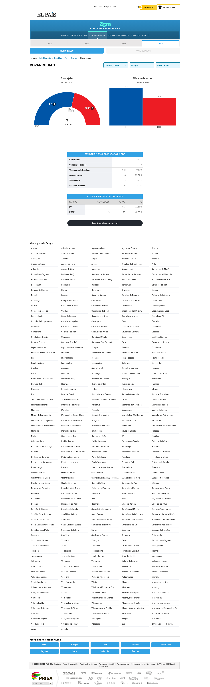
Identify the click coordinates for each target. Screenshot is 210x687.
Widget (145, 35)
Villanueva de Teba (69, 608)
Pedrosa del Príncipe (161, 452)
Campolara (96, 300)
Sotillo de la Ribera (99, 535)
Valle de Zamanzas (39, 577)
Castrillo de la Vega (130, 316)
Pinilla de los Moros (69, 462)
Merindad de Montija (100, 415)
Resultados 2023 (79, 35)
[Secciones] (33, 14)
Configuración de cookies (140, 664)
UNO (90, 678)
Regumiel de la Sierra (161, 488)
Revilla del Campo (69, 493)
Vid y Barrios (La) (68, 582)
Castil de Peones (68, 316)
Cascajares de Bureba (101, 311)
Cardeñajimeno (158, 306)
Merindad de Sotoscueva (162, 415)
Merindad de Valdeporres (42, 420)
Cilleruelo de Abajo (69, 332)
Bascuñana (36, 285)
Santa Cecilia (97, 514)
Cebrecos (35, 326)
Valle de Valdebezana (100, 572)
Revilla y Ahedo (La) (160, 493)
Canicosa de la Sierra (131, 300)
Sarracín (95, 530)
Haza (33, 373)
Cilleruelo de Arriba (99, 332)
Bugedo (155, 290)
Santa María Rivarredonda (42, 525)
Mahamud (95, 405)
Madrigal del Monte (39, 405)
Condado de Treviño (39, 337)
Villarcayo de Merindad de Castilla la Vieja (165, 608)
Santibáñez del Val (129, 525)
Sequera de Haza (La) (161, 530)
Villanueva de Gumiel (40, 608)
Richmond (67, 683)
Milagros (95, 420)
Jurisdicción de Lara (70, 399)
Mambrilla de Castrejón (132, 405)
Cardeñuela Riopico (39, 311)
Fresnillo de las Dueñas (101, 352)
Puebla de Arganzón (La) (102, 467)
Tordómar (95, 545)
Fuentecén (96, 358)
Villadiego (126, 582)
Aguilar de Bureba (129, 248)
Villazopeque (97, 619)
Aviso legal (93, 664)
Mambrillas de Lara (160, 405)
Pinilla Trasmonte (99, 462)
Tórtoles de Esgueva (130, 551)
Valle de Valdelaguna (130, 572)
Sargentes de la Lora (70, 530)
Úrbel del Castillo (129, 556)
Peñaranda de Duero (70, 457)
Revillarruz (96, 493)
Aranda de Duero (129, 259)
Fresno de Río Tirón (130, 352)
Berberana (126, 285)
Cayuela (155, 321)
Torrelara (35, 551)
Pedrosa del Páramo (130, 452)
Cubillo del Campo (159, 337)
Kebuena (156, 678)
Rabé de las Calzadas (40, 488)
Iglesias (155, 389)
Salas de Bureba (129, 504)
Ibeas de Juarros (68, 389)
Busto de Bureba (98, 295)
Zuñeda (64, 629)
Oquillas (155, 436)
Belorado (95, 285)
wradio (99, 678)
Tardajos (95, 540)
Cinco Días (111, 678)
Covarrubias (127, 337)
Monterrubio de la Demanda (164, 426)
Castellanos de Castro (161, 311)
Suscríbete (149, 7)
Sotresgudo (157, 535)
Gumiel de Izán (97, 368)
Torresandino (97, 551)
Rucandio (95, 504)
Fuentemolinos (37, 363)
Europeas (135, 35)
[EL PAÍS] (47, 14)
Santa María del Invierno (132, 519)
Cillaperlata (36, 332)
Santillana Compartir (114, 673)
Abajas (34, 248)
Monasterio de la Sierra (71, 426)
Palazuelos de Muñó (100, 446)
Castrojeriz (96, 321)
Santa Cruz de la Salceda (132, 514)
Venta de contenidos (70, 664)
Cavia (124, 321)
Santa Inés (65, 519)
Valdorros (95, 561)
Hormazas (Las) (68, 379)
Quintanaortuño (128, 472)
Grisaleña (65, 368)
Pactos (111, 35)
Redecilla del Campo (130, 488)
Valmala (155, 577)
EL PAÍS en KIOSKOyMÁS (166, 664)
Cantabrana (157, 300)
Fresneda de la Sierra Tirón (43, 352)
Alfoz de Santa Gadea (131, 253)
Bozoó (64, 290)
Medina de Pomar (159, 410)
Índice (101, 667)
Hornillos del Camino (100, 379)
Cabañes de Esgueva (130, 295)
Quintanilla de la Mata (131, 478)
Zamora (135, 651)
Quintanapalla (158, 472)
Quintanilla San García (40, 483)
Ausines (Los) (127, 269)
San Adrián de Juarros (101, 509)
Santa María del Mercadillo (163, 519)
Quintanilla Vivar (98, 483)
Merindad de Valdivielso (71, 420)
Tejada (124, 540)
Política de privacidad (107, 664)
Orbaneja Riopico (38, 441)
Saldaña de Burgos (39, 509)
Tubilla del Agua (68, 556)
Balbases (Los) (67, 274)
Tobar (63, 545)
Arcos (94, 264)
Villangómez (96, 603)
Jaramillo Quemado (130, 394)
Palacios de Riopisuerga (41, 446)
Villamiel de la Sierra (70, 603)
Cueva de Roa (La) (69, 342)
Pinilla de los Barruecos (41, 462)
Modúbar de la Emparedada (43, 426)
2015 (86, 43)
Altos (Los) (35, 259)
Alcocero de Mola (38, 253)
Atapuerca (96, 269)
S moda (123, 683)
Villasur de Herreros (100, 613)
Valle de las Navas (159, 561)
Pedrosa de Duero (99, 452)
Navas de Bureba (129, 431)
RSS (106, 667)
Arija (154, 264)
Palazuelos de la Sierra (71, 446)
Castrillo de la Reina (100, 316)
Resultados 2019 (97, 35)
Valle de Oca (127, 566)
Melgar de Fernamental (41, 415)
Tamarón (65, 540)
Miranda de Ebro (129, 420)
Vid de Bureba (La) (39, 582)
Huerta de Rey (128, 384)
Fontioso (125, 347)
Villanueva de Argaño (131, 603)
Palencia (135, 644)
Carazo (34, 306)
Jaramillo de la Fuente (101, 394)
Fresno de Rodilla (159, 352)
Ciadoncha (156, 326)
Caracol (159, 673)
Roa (93, 499)
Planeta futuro (145, 678)
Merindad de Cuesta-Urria (72, 415)
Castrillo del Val (158, 316)
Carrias (64, 311)
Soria (74, 651)
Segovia (44, 651)
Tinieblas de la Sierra (40, 545)
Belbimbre (65, 285)
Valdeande (35, 561)
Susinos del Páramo (39, 540)
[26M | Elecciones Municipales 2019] (105, 25)
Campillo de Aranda (69, 300)
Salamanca (166, 644)
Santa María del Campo (101, 519)
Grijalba (34, 368)
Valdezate (65, 561)
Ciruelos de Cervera (130, 332)
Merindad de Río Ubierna (132, 415)
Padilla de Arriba (98, 441)
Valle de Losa (37, 566)
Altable (155, 253)
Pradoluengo (36, 467)
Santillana (98, 673)
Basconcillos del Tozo (161, 279)
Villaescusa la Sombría (41, 587)
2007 (160, 43)
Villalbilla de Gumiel (160, 592)
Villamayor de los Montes (102, 598)
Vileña (94, 582)
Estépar (94, 347)
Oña (123, 436)
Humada (155, 384)
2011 (123, 43)
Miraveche (156, 420)
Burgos (64, 295)
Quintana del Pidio (69, 472)
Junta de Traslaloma (160, 394)
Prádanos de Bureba (160, 462)
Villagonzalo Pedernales (41, 592)
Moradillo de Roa (68, 431)
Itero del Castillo (68, 394)
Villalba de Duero (98, 592)
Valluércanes (127, 577)
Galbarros (126, 363)
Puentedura (127, 467)
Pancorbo (156, 446)
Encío (124, 342)
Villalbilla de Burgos (130, 592)
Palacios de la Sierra (161, 441)
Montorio (35, 431)
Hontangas (96, 373)
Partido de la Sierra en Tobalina (74, 452)
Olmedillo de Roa (68, 436)
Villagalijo (156, 587)
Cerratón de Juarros (130, 326)
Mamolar (35, 410)
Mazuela (95, 410)
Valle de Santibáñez (160, 566)
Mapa (153, 664)
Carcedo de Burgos (99, 306)
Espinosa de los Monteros (72, 347)
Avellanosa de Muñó (160, 269)
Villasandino (66, 613)
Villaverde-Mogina (39, 619)
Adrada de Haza (68, 248)
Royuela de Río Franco (161, 499)
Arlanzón (35, 269)
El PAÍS (69, 673)
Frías (33, 358)
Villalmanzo (66, 598)
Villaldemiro (36, 598)
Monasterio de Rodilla (100, 426)
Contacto (57, 664)
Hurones (35, 389)
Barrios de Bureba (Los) (101, 279)
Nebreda (155, 431)
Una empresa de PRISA (42, 676)
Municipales (66, 51)
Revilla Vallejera (128, 493)
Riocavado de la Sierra (71, 499)
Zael (123, 624)
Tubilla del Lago (98, 556)
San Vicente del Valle (40, 530)
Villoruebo (156, 619)
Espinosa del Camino (40, 347)
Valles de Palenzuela (100, 577)
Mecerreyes (127, 410)
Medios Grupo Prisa (42, 683)
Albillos (155, 248)
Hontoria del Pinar (159, 373)
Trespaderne (36, 556)
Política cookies (123, 664)
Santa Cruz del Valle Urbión (163, 514)
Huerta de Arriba (98, 384)
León (105, 644)
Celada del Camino (69, 326)
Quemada (156, 467)
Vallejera (65, 577)
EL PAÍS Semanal (134, 678)
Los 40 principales (84, 673)
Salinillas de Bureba (69, 509)
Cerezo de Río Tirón (100, 326)
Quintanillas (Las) (68, 483)
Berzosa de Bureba (39, 290)
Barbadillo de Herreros (131, 274)
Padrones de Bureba (130, 441)
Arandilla (155, 259)
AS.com (137, 673)
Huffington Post (73, 678)
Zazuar (34, 629)
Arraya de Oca (67, 269)
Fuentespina (96, 363)
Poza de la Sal (128, 462)
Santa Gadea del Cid (40, 519)
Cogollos (155, 332)
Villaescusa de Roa (160, 582)
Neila (33, 436)
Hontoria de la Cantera (131, 373)
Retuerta (35, 493)
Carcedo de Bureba (69, 306)
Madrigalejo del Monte (70, 405)
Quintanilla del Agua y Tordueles (105, 478)
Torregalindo (157, 545)
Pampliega (126, 446)
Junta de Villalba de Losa (42, 399)
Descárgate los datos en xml (105, 223)
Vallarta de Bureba (130, 561)
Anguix (94, 259)
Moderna (82, 683)
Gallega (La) (157, 363)
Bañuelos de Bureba (100, 274)
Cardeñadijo (127, 306)
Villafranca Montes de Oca (102, 587)
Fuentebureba (67, 358)
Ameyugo (65, 259)
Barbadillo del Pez (39, 279)
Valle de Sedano (38, 572)
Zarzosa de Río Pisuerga (162, 624)
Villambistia (157, 598)
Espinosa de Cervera (160, 342)
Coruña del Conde (99, 337)
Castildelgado (37, 316)
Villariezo (35, 613)
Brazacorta (96, 290)
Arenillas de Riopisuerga (132, 264)
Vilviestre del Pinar (69, 624)
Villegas (125, 619)
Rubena (34, 504)
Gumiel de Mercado (130, 368)
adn (148, 673)
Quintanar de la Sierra (40, 478)
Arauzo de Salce (38, 264)
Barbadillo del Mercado (162, 274)
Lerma (124, 399)
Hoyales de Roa (38, 384)
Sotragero (126, 535)
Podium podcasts (97, 683)
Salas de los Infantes (160, 504)
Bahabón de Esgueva (40, 274)
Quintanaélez (97, 472)
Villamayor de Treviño (131, 598)
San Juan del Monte (130, 509)
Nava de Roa (96, 431)
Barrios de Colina (129, 279)
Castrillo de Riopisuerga (41, 321)
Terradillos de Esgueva (161, 540)
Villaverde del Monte (160, 613)
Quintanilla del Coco (160, 478)
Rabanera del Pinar (130, 483)
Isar (32, 394)
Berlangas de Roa (159, 285)
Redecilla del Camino (100, 488)
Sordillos (65, 535)
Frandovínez (157, 347)
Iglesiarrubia (127, 389)
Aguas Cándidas (98, 248)
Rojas (124, 499)
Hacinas (155, 368)
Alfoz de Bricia (67, 253)
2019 (49, 43)
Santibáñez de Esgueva (101, 525)
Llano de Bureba (159, 399)
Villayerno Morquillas (70, 619)
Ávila (44, 644)
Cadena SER (128, 673)
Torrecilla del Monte (130, 545)
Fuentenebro (66, 363)
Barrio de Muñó (68, 279)
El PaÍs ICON (111, 683)
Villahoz (64, 592)
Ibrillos (94, 389)
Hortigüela (156, 379)
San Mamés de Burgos (161, 509)
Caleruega (35, 300)
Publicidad (84, 664)
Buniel (34, 295)
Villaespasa (66, 587)
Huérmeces (66, 384)
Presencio (65, 467)
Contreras (65, 337)
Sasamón (126, 530)
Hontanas (65, 373)
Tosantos (156, 551)
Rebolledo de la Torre (70, 488)
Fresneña (65, 352)
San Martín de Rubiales (41, 514)
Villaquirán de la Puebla (101, 608)
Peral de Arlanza (98, 457)
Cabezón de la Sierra (161, 295)
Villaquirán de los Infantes (133, 608)
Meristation (152, 683)
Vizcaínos (95, 624)
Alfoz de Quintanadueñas (102, 253)
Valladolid (105, 651)
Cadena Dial (123, 678)
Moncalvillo (126, 426)
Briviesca (126, 290)
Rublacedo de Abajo (70, 504)
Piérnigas (126, 457)
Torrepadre (66, 551)
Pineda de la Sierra (160, 457)
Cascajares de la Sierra (132, 311)
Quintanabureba (38, 472)
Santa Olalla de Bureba (71, 525)
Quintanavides (67, 478)
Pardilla (34, 452)
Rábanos (155, 483)
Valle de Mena (97, 566)
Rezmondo (35, 499)
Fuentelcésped (128, 358)
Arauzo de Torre (68, 264)
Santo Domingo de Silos (162, 525)
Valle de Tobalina (68, 572)
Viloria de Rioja (37, 624)
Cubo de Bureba (38, 342)
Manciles (65, 410)
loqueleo (137, 683)
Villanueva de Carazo (161, 603)
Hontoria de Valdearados (42, 379)
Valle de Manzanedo (70, 566)
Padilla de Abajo (68, 441)
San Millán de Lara (69, 514)
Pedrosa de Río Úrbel (40, 457)
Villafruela (126, 587)
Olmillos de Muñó (98, 436)
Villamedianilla (37, 603)
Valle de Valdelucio (160, 572)
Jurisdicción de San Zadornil (103, 399)
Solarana (35, 535)
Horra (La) (126, 379)
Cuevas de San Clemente (102, 342)
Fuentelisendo (158, 358)
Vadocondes (157, 556)
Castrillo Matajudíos (69, 321)
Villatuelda (126, 613)
